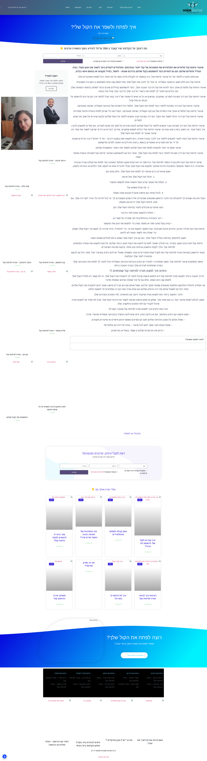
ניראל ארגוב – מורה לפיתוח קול (52, 160)
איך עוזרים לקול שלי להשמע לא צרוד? (147, 543)
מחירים (88, 7)
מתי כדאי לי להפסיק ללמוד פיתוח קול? (59, 537)
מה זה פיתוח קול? (126, 7)
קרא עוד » (52, 163)
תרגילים (109, 7)
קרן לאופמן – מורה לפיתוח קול (52, 262)
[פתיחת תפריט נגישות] (4, 756)
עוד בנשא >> (147, 552)
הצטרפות (78, 7)
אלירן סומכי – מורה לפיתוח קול (52, 330)
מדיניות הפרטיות (143, 61)
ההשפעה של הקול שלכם (17, 417)
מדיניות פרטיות (103, 757)
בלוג (100, 7)
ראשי (139, 7)
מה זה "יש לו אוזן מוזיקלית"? (119, 740)
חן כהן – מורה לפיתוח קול (17, 354)
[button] (73, 339)
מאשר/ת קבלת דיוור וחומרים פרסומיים (107, 61)
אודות (67, 7)
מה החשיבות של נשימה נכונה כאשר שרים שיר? (88, 534)
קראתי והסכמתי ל (149, 61)
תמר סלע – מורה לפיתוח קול (17, 186)
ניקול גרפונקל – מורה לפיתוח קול (17, 262)
